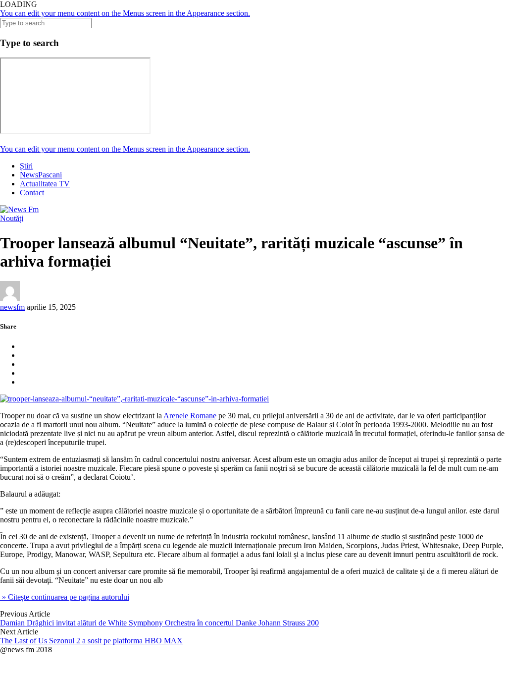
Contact (32, 192)
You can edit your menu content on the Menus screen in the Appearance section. (125, 13)
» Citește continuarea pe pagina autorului (64, 597)
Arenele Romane (189, 415)
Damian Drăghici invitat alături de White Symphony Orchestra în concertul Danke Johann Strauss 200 (159, 623)
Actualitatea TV (45, 183)
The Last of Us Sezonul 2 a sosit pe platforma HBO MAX (91, 640)
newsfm (12, 307)
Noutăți (11, 218)
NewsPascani (41, 174)
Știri (26, 166)
